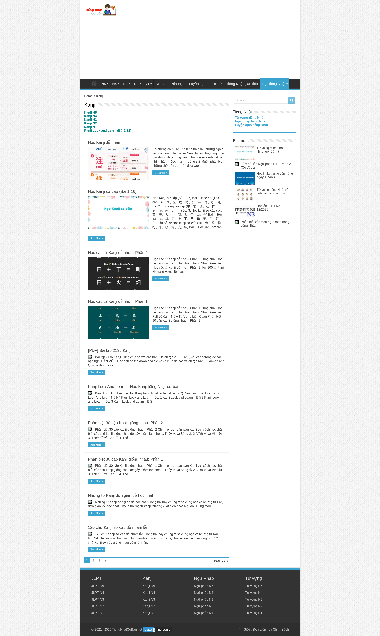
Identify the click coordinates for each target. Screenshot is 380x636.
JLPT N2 (97, 606)
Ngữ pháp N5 (203, 586)
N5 (103, 84)
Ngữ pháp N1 (203, 613)
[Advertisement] (190, 48)
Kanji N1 (149, 613)
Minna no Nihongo (170, 84)
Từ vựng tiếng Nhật (249, 117)
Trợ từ (217, 84)
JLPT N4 (97, 592)
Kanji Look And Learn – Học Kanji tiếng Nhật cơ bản (133, 386)
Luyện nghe (198, 84)
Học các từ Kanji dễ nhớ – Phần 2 (118, 252)
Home (94, 83)
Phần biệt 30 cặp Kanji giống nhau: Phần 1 (125, 459)
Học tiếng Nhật (273, 84)
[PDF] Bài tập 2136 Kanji (109, 350)
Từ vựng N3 (253, 599)
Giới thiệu (250, 629)
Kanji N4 (149, 592)
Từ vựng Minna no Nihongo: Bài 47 (270, 149)
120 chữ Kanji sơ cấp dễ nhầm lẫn (118, 527)
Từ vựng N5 (253, 586)
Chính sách (281, 629)
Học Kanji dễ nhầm (104, 142)
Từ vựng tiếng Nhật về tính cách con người (272, 191)
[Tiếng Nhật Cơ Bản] (101, 9)
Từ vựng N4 (253, 592)
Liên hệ (265, 629)
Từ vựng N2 (253, 606)
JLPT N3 (97, 599)
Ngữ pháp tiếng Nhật (250, 121)
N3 (125, 84)
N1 (147, 84)
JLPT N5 (97, 586)
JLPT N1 (97, 613)
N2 (136, 84)
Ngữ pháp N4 (203, 592)
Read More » (161, 172)
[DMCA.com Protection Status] (157, 629)
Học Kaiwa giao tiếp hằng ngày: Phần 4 (275, 175)
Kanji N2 (149, 606)
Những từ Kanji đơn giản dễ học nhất (120, 495)
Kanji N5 (149, 586)
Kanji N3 (149, 599)
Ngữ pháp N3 (203, 599)
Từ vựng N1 (253, 613)
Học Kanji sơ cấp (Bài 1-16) (112, 191)
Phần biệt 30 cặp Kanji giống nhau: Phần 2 (125, 423)
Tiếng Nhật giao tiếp (242, 84)
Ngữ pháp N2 (203, 606)
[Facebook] (239, 629)
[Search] (291, 100)
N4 (114, 84)
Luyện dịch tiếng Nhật (251, 125)
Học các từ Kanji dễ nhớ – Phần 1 (118, 301)
